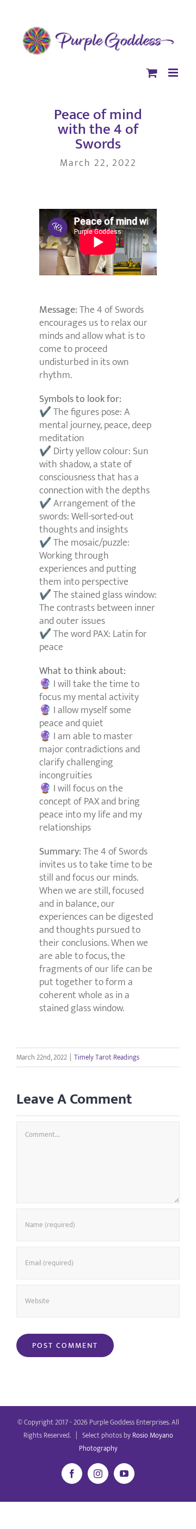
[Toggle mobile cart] (151, 72)
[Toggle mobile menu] (174, 72)
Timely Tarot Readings (106, 1057)
